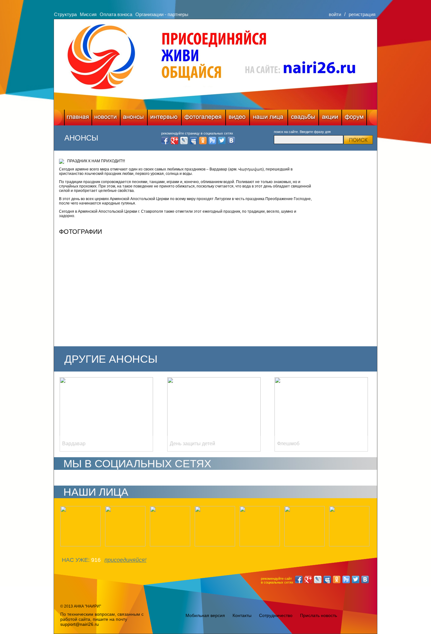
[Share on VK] (231, 140)
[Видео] (237, 117)
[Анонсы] (134, 117)
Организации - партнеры (161, 14)
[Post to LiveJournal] (184, 140)
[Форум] (354, 117)
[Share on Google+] (174, 140)
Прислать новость (318, 615)
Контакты (242, 615)
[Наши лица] (268, 117)
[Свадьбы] (303, 117)
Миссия (88, 14)
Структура (65, 14)
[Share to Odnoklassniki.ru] (203, 140)
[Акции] (330, 117)
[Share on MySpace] (193, 140)
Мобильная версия (205, 615)
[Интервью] (164, 117)
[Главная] (78, 117)
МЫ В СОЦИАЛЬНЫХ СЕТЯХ (137, 464)
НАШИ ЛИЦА (95, 492)
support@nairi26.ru (79, 624)
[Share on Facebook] (165, 140)
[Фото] (203, 117)
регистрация (362, 14)
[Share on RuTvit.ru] (212, 140)
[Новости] (106, 117)
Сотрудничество (275, 615)
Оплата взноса (116, 14)
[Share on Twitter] (222, 140)
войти (335, 14)
